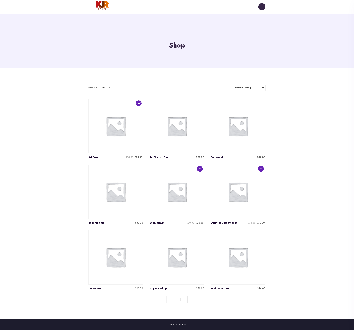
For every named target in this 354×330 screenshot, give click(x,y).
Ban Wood (217, 157)
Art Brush (93, 157)
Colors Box (94, 288)
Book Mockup (96, 222)
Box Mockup (157, 222)
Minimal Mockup (220, 288)
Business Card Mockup (224, 222)
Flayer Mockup (158, 288)
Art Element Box (159, 157)
